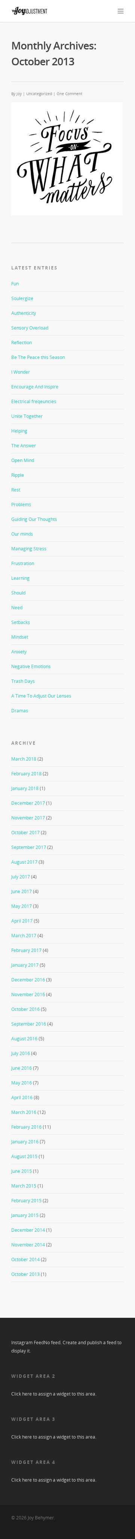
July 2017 (20, 876)
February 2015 (26, 1200)
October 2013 (25, 1274)
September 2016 (28, 1024)
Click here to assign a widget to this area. (53, 1394)
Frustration (22, 563)
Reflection (21, 342)
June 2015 (21, 1171)
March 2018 (23, 759)
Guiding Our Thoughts (34, 519)
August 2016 (24, 1038)
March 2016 (23, 1112)
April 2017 (22, 921)
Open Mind (22, 460)
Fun (15, 283)
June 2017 (21, 891)
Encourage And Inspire (34, 387)
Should (18, 593)
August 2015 (24, 1156)
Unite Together (27, 416)
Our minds (22, 534)
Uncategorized (39, 93)
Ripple (17, 475)
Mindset (19, 637)
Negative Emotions (31, 666)
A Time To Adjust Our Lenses (41, 696)
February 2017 (26, 950)
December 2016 (28, 980)
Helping (19, 431)
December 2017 (28, 803)
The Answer (23, 445)
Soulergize (22, 298)
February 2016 (26, 1127)
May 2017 (21, 906)
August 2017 (24, 862)
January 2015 (25, 1215)
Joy (19, 93)
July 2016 (20, 1053)
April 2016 (22, 1097)
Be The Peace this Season (38, 357)
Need (16, 607)
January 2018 (25, 788)
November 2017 (28, 818)
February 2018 (26, 773)
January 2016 (25, 1141)
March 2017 (23, 935)
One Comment (69, 93)
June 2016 (21, 1068)
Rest (15, 490)
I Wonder (20, 372)
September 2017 (28, 847)
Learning (20, 578)
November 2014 (28, 1245)
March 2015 (23, 1186)
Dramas (19, 710)
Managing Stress (28, 548)
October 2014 (25, 1259)
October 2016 (25, 1009)
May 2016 (21, 1083)
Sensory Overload (29, 328)
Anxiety (19, 652)
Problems (21, 504)
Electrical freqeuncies (33, 401)
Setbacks (20, 622)
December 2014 (28, 1230)
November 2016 (28, 994)
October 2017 (25, 832)
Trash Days (23, 681)
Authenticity (23, 313)
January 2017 (25, 965)
